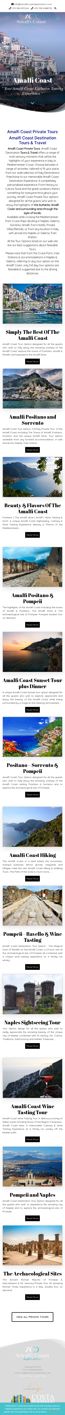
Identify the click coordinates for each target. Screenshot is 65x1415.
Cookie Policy (40, 1376)
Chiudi (51, 1411)
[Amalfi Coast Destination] (31, 20)
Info (59, 1411)
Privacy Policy (26, 1376)
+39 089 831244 (20, 8)
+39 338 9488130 (42, 8)
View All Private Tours (32, 1316)
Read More (32, 361)
